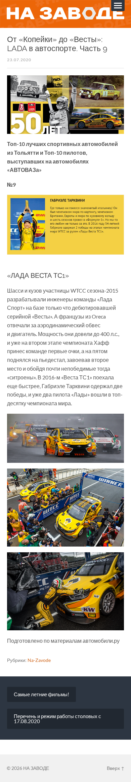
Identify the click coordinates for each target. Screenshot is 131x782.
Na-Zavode (39, 660)
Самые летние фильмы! (41, 694)
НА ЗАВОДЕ (36, 768)
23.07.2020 (19, 59)
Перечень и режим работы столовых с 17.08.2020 (57, 718)
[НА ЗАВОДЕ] (66, 14)
